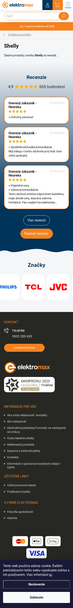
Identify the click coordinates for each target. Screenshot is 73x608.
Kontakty (13, 457)
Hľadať (64, 16)
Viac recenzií (37, 220)
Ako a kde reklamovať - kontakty (27, 415)
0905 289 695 (22, 336)
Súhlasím (36, 597)
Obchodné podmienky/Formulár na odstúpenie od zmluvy (36, 430)
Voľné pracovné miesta (21, 485)
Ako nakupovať (16, 421)
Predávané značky (18, 491)
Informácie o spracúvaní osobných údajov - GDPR (34, 465)
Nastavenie (36, 584)
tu (50, 575)
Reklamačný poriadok (20, 444)
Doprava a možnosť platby (23, 450)
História (12, 518)
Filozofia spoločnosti (20, 511)
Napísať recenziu (37, 233)
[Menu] (68, 5)
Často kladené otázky (20, 438)
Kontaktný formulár (24, 347)
